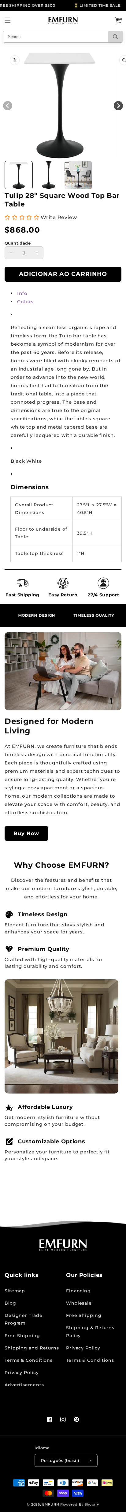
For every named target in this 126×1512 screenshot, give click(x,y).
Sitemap (15, 1291)
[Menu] (7, 20)
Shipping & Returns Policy (90, 1331)
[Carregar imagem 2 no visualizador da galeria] (48, 175)
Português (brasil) (60, 1460)
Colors (25, 301)
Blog (10, 1303)
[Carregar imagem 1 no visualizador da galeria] (18, 175)
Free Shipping (22, 1335)
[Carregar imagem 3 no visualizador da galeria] (78, 175)
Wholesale (79, 1303)
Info (22, 293)
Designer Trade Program (24, 1319)
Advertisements (24, 1385)
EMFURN (50, 1504)
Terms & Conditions (29, 1360)
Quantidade (18, 243)
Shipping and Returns (32, 1348)
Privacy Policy (22, 1372)
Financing (78, 1291)
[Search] (115, 36)
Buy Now (26, 833)
